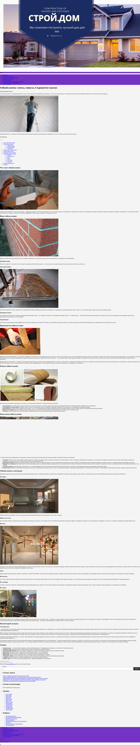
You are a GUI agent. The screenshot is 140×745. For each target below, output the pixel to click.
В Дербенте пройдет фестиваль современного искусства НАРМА (19, 681)
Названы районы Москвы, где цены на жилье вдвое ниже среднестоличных (22, 677)
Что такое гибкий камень (9, 142)
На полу (9, 157)
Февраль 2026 (9, 702)
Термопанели (10, 148)
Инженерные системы (8, 79)
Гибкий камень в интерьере (10, 153)
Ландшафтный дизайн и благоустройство (13, 81)
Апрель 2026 (9, 699)
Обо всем (2, 91)
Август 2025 (9, 709)
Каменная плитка (11, 147)
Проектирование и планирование (11, 82)
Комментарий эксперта (9, 163)
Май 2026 (8, 698)
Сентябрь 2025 (9, 708)
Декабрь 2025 (9, 704)
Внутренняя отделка (8, 76)
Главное (5, 164)
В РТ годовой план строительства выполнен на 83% (16, 675)
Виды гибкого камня (8, 144)
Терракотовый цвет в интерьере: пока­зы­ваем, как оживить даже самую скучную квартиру (25, 678)
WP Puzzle (6, 741)
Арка (9, 158)
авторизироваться (10, 664)
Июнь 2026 (8, 696)
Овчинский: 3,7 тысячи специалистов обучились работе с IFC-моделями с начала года (24, 679)
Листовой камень (11, 146)
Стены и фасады (7, 84)
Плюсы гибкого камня (9, 151)
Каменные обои (11, 145)
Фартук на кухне (11, 156)
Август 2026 (9, 694)
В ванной (9, 155)
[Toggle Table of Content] (1, 140)
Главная (5, 75)
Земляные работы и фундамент (10, 77)
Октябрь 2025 (9, 707)
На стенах (10, 162)
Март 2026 (8, 700)
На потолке (10, 159)
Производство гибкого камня (10, 150)
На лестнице (10, 160)
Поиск (4, 666)
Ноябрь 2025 (9, 706)
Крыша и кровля (7, 80)
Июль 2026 (8, 695)
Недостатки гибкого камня (10, 152)
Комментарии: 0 (9, 91)
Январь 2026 (9, 703)
